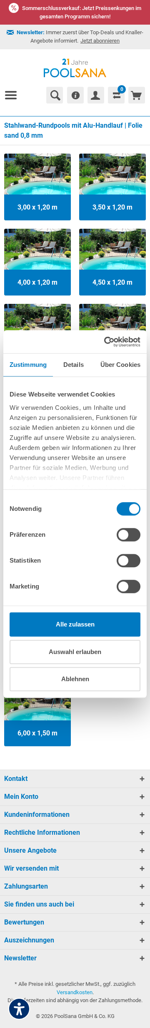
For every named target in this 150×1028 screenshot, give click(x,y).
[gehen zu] (14, 95)
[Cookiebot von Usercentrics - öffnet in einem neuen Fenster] (105, 341)
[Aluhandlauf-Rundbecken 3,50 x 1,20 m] (112, 187)
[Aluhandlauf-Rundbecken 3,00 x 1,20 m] (37, 187)
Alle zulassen (75, 624)
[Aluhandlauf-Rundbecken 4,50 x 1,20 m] (112, 262)
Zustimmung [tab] (28, 364)
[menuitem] (14, 95)
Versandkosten (74, 992)
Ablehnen (75, 678)
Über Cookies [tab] (120, 364)
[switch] (128, 534)
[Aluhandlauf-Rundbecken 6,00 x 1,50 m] (37, 712)
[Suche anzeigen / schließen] (54, 95)
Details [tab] (73, 364)
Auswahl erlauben (75, 651)
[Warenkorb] (136, 95)
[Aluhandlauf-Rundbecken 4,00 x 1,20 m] (37, 262)
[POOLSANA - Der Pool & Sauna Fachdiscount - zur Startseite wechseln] (75, 68)
